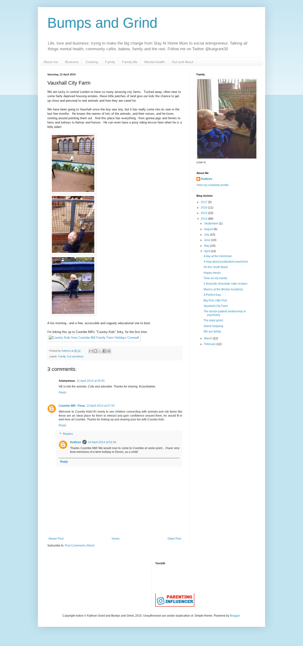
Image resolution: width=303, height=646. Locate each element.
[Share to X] (100, 351)
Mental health (154, 62)
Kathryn (75, 442)
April (207, 251)
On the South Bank (216, 267)
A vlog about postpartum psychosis (226, 261)
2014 (204, 218)
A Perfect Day (212, 294)
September (211, 223)
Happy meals (212, 272)
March (208, 338)
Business (72, 62)
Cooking (92, 62)
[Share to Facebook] (104, 351)
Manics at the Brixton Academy (223, 289)
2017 (204, 202)
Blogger (235, 615)
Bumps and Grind (102, 23)
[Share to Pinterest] (109, 351)
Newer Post (56, 538)
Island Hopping (213, 326)
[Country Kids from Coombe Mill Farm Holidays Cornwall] (93, 337)
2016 (204, 207)
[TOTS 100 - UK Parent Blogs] (174, 592)
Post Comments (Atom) (79, 545)
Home (116, 538)
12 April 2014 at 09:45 (90, 380)
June (207, 240)
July (207, 234)
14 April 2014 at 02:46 (102, 442)
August (209, 229)
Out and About (182, 62)
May (207, 245)
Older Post (174, 538)
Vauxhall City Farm (216, 306)
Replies (68, 434)
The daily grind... (214, 320)
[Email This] (91, 351)
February (210, 344)
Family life (129, 62)
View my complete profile (212, 185)
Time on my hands (215, 278)
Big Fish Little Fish (215, 300)
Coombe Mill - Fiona (72, 405)
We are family (212, 331)
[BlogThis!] (95, 351)
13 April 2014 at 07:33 (100, 405)
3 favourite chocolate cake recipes (225, 283)
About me (51, 62)
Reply (62, 392)
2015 (204, 213)
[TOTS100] (174, 605)
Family (110, 62)
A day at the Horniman (218, 256)
